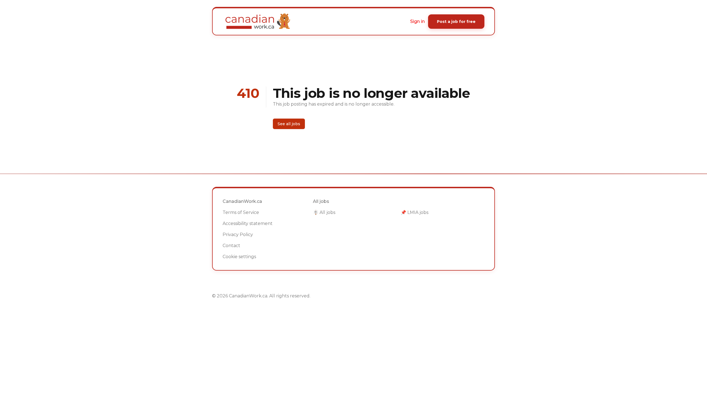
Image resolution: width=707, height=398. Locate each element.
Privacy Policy (238, 234)
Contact (231, 245)
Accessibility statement (248, 223)
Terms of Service (241, 212)
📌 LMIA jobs (414, 212)
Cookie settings (239, 256)
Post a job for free (456, 21)
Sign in (417, 21)
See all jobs (289, 123)
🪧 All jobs (324, 212)
